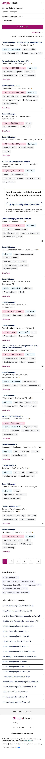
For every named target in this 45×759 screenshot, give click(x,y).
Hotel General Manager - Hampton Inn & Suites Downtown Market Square (20, 347)
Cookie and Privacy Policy (30, 211)
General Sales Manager (11, 86)
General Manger (8, 279)
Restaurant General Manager (16, 592)
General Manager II (9, 444)
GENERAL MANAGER (9, 465)
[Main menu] (42, 3)
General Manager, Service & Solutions (16, 219)
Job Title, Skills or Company (12, 8)
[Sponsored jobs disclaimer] (42, 36)
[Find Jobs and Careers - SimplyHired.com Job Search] (10, 3)
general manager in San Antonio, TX (19, 581)
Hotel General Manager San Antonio (16, 162)
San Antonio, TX (11, 578)
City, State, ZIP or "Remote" (12, 17)
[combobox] (22, 11)
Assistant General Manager (12, 416)
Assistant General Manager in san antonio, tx (22, 585)
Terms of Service (28, 740)
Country (15, 723)
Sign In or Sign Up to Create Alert (26, 204)
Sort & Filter (36, 32)
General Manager (8, 114)
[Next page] (38, 561)
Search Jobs (22, 27)
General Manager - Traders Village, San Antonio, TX (22, 42)
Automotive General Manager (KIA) (15, 61)
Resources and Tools (21, 712)
